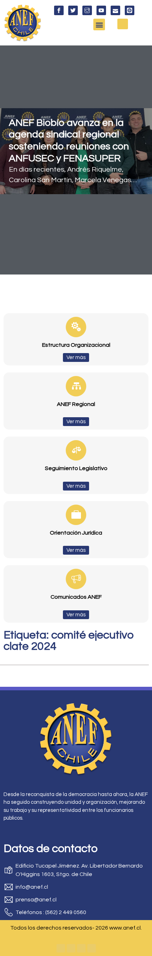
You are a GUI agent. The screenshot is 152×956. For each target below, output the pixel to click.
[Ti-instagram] (87, 10)
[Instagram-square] (81, 948)
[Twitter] (71, 948)
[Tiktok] (91, 948)
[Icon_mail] (115, 10)
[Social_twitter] (73, 10)
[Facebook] (61, 948)
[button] (99, 24)
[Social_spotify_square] (129, 10)
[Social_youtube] (101, 10)
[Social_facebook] (59, 10)
